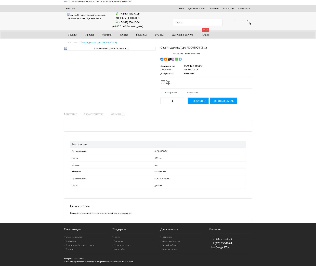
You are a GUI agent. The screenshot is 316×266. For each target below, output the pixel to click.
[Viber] (172, 59)
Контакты (70, 8)
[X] (169, 59)
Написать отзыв (192, 53)
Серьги (73, 42)
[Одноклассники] (165, 59)
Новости (69, 249)
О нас (181, 8)
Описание (70, 113)
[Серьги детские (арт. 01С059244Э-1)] (109, 49)
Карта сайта (119, 249)
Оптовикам (214, 8)
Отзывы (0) (118, 113)
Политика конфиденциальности (80, 245)
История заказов (169, 249)
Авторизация (244, 8)
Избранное (167, 237)
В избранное (171, 92)
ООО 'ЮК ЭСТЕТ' (193, 66)
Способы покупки (74, 237)
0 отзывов (178, 53)
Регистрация (228, 8)
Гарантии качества (122, 245)
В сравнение (192, 92)
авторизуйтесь (88, 213)
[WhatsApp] (176, 59)
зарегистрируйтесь (108, 213)
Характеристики (93, 113)
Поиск (116, 237)
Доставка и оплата (196, 8)
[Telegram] (180, 59)
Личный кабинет (169, 245)
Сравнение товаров (171, 241)
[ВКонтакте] (161, 59)
